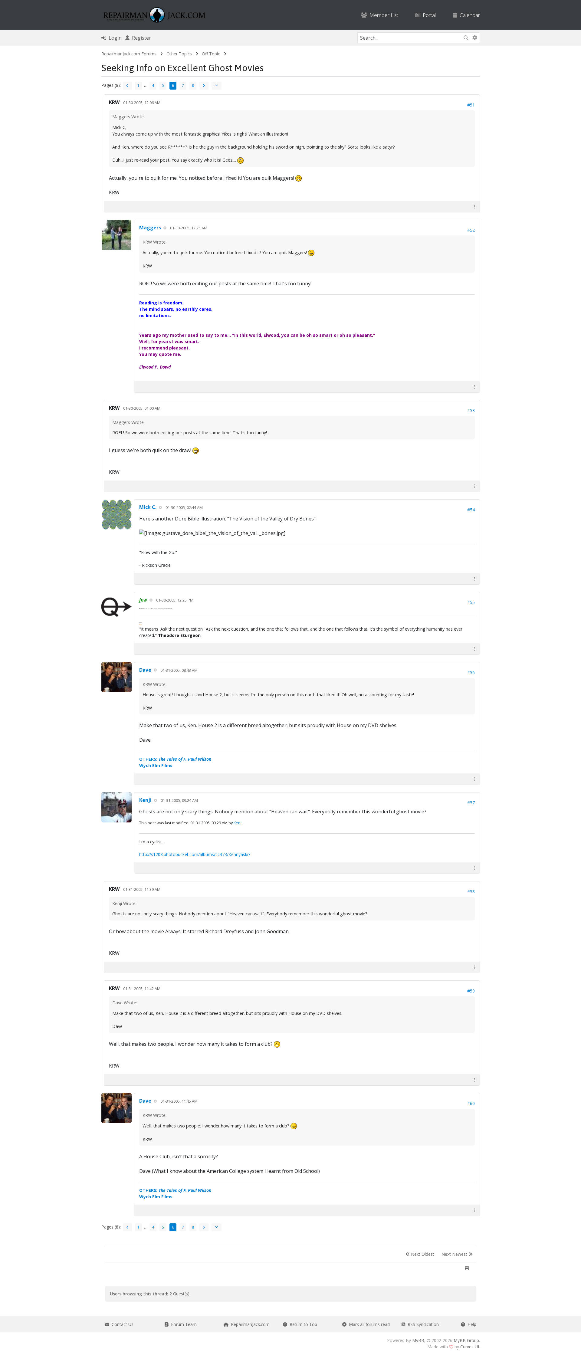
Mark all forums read (368, 1324)
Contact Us (121, 1324)
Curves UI (469, 1347)
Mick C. (147, 507)
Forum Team (183, 1324)
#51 (471, 105)
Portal (428, 14)
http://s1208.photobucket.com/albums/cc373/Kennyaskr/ (194, 854)
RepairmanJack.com (249, 1324)
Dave (145, 670)
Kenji (145, 800)
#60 (471, 1103)
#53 (471, 410)
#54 (471, 510)
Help (470, 1324)
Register (140, 37)
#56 (471, 672)
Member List (382, 14)
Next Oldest (422, 1254)
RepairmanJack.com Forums (128, 54)
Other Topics (179, 54)
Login (114, 37)
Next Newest (454, 1254)
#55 (471, 602)
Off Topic (211, 54)
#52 (471, 230)
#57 (471, 802)
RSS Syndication (422, 1324)
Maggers (150, 227)
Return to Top (302, 1324)
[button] (475, 206)
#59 (471, 991)
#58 (471, 891)
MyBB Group (466, 1340)
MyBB (418, 1340)
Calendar (468, 14)
